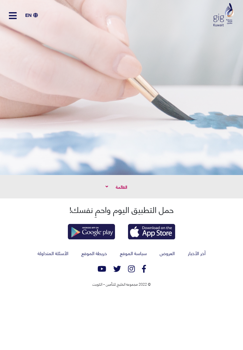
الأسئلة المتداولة (53, 253)
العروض (167, 253)
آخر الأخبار (197, 253)
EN (28, 14)
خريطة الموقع (94, 253)
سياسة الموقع (133, 253)
